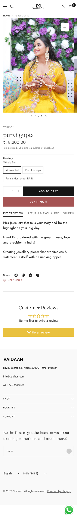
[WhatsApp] (31, 275)
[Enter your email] (69, 451)
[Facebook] (16, 275)
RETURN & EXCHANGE (43, 213)
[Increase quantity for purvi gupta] (18, 191)
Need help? (15, 280)
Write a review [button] (38, 332)
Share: (7, 275)
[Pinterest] (24, 275)
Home (6, 16)
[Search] (12, 6)
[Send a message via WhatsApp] (69, 510)
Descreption (13, 213)
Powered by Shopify (59, 491)
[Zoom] (65, 27)
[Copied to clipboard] (38, 275)
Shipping (23, 148)
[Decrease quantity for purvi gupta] (6, 191)
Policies (9, 407)
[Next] (46, 116)
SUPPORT (9, 416)
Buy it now (38, 202)
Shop (6, 398)
